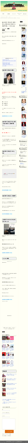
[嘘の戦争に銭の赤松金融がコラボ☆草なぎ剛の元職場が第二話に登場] (4, 385)
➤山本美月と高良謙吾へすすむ (7, 299)
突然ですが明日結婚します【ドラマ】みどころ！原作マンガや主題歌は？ (12, 357)
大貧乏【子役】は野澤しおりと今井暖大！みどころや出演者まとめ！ (12, 341)
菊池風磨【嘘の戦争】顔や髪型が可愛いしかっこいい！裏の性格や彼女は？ (4, 341)
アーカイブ (21, 157)
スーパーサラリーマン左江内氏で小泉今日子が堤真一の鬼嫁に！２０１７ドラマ (8, 357)
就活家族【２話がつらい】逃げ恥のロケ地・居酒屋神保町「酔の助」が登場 (12, 349)
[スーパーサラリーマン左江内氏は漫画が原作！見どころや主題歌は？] (4, 394)
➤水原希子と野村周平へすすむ (7, 252)
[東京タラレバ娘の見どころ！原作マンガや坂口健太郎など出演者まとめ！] (4, 380)
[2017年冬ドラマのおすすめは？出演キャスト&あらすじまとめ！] (4, 389)
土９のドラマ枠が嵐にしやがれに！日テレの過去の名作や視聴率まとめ (8, 341)
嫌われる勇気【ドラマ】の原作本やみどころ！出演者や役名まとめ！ (12, 365)
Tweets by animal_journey (22, 163)
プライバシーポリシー (19, 14)
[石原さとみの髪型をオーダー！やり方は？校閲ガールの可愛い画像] (4, 375)
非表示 (12, 58)
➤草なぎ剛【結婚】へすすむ (6, 190)
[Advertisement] (7, 52)
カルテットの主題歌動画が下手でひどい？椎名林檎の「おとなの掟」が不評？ (4, 365)
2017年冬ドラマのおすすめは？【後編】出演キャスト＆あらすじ (8, 349)
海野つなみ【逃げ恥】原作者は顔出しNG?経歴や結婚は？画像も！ (8, 365)
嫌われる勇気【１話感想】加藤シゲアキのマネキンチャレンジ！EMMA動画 (4, 349)
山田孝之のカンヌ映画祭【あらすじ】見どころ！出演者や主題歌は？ (4, 357)
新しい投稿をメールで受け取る (7, 435)
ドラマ (8, 28)
